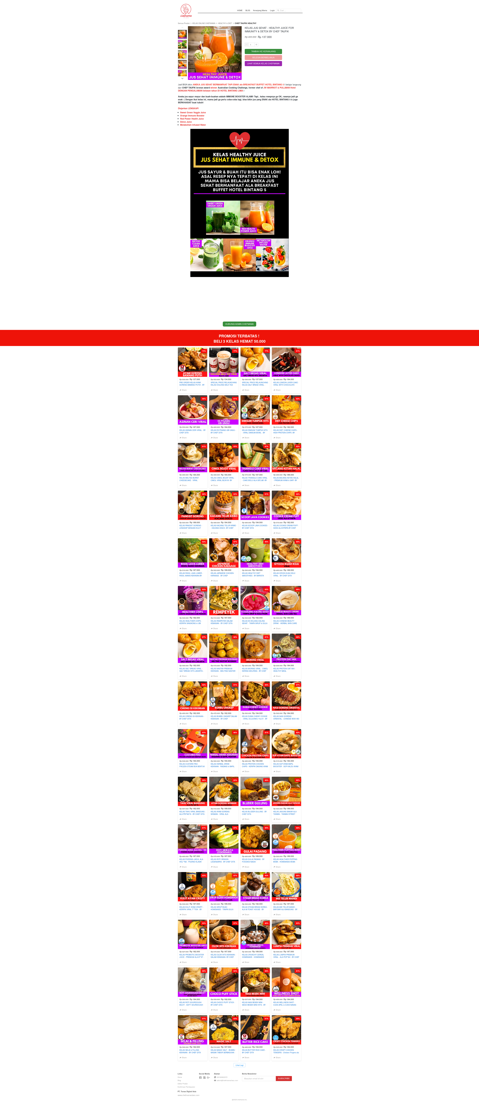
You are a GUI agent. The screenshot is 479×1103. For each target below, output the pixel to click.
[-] (200, 1077)
